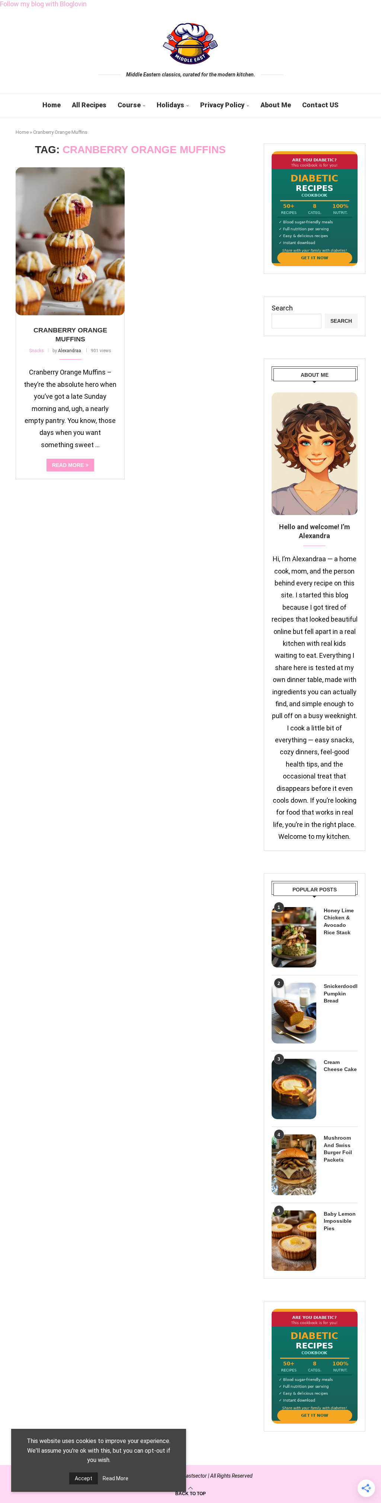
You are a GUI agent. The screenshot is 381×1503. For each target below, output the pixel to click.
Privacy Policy (222, 105)
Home (51, 105)
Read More (115, 1478)
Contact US (320, 105)
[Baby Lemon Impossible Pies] (294, 1240)
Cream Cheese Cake (340, 1066)
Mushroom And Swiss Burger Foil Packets (338, 1149)
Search (282, 308)
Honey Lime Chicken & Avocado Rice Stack (339, 921)
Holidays (170, 105)
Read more (68, 465)
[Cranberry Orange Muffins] (70, 241)
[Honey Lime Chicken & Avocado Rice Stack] (294, 937)
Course (129, 105)
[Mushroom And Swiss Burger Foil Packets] (294, 1164)
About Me (275, 105)
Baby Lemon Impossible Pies (340, 1221)
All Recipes (89, 105)
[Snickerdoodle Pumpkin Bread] (294, 1013)
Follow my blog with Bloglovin (43, 4)
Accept (83, 1478)
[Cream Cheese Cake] (294, 1089)
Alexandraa (69, 350)
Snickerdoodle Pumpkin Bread (341, 993)
